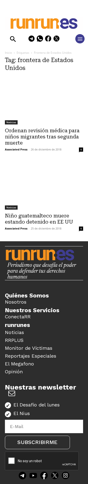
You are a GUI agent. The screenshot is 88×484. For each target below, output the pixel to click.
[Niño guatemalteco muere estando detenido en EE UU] (44, 186)
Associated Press (16, 149)
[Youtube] (33, 476)
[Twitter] (55, 476)
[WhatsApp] (40, 39)
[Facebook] (48, 39)
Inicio (8, 53)
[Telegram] (31, 39)
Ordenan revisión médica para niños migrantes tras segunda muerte (42, 137)
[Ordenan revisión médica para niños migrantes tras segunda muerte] (44, 100)
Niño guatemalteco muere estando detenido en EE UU (39, 219)
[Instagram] (65, 476)
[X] (56, 39)
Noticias (11, 122)
